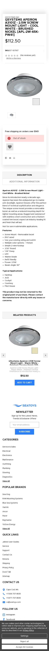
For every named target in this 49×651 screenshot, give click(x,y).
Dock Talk (7, 572)
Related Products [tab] (24, 315)
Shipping (6, 563)
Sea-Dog (6, 494)
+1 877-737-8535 (13, 598)
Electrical (6, 451)
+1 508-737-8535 (13, 594)
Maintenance (8, 460)
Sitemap (6, 576)
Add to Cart (24, 383)
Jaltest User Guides (11, 542)
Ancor (5, 511)
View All (6, 481)
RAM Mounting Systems (13, 499)
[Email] (10, 158)
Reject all (24, 641)
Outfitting (7, 464)
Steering (6, 473)
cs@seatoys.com (13, 602)
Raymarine (7, 520)
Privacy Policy (8, 568)
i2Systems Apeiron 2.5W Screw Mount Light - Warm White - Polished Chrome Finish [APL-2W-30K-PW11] (24, 364)
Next (45, 355)
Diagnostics (7, 477)
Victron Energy (9, 524)
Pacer (5, 516)
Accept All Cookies (24, 647)
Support (6, 550)
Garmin (6, 507)
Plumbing (6, 468)
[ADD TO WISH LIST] (9, 146)
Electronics (7, 455)
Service (6, 546)
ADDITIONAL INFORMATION (24, 182)
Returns (6, 559)
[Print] (14, 158)
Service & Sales (9, 447)
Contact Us (7, 555)
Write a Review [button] (13, 58)
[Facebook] (6, 158)
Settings (24, 635)
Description (24, 175)
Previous (3, 355)
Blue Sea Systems (10, 503)
